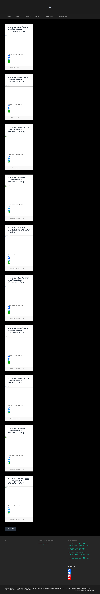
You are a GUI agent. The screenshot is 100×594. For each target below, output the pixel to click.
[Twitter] (19, 59)
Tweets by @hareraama (43, 544)
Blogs (27, 16)
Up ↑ (93, 590)
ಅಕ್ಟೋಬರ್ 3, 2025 (14, 67)
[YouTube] (81, 578)
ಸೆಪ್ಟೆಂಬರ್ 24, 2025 (15, 519)
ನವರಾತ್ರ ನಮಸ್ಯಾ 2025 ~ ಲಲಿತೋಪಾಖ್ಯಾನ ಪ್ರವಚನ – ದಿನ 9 (18, 180)
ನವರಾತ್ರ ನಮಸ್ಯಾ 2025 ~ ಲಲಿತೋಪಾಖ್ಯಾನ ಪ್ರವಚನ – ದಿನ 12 (18, 29)
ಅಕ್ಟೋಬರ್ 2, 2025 (14, 118)
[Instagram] (81, 575)
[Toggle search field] (92, 16)
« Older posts (10, 528)
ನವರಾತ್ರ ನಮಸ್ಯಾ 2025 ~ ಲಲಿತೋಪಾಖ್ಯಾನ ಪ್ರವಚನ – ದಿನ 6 (18, 330)
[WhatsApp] (19, 61)
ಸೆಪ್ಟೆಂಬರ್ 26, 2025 (15, 419)
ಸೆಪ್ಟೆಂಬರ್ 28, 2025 (15, 318)
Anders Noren (86, 590)
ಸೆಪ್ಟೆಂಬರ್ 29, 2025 (15, 268)
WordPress (27, 589)
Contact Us (62, 16)
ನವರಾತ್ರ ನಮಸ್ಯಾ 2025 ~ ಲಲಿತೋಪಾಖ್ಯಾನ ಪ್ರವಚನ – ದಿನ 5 (18, 380)
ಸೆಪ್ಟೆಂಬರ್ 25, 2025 (15, 469)
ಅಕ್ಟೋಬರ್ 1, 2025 (14, 168)
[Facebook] (19, 56)
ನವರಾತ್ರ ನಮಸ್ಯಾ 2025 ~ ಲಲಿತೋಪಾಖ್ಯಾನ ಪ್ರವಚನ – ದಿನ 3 (18, 481)
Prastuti (38, 16)
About (17, 16)
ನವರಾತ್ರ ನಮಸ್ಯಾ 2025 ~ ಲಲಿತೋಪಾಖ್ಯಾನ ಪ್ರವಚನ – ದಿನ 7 (18, 280)
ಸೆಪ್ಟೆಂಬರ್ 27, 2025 (15, 369)
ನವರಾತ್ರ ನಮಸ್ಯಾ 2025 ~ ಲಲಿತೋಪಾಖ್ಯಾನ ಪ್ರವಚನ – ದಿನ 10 (18, 129)
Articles (49, 16)
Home (9, 16)
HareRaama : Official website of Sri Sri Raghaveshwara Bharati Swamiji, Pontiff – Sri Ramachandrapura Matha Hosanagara (47, 589)
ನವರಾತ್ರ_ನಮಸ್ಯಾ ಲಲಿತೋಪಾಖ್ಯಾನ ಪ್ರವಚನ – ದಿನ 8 (19, 230)
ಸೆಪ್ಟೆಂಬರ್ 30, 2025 (15, 218)
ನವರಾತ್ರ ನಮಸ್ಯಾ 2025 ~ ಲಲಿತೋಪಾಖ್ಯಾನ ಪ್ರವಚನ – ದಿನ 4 (18, 430)
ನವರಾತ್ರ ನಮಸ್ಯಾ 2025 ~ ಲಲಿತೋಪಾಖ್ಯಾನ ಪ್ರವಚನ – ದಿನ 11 (18, 79)
